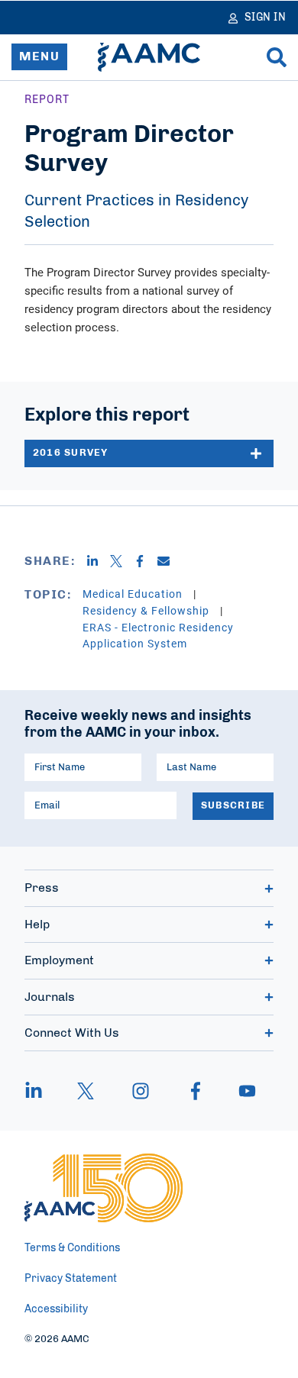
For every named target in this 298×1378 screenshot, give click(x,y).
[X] (122, 561)
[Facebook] (145, 561)
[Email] (169, 561)
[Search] (276, 57)
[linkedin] (41, 1091)
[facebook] (195, 1091)
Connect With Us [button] (71, 1033)
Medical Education (134, 593)
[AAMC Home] (149, 57)
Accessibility (56, 1309)
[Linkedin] (98, 561)
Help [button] (37, 924)
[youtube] (240, 1091)
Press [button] (41, 888)
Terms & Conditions (72, 1248)
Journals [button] (49, 997)
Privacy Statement (70, 1278)
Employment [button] (59, 960)
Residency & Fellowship (147, 610)
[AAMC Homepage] (103, 1188)
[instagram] (140, 1091)
